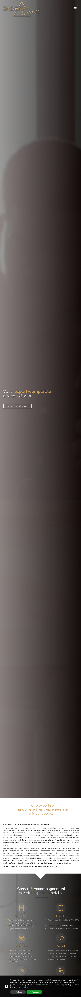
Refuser (19, 992)
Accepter (35, 992)
